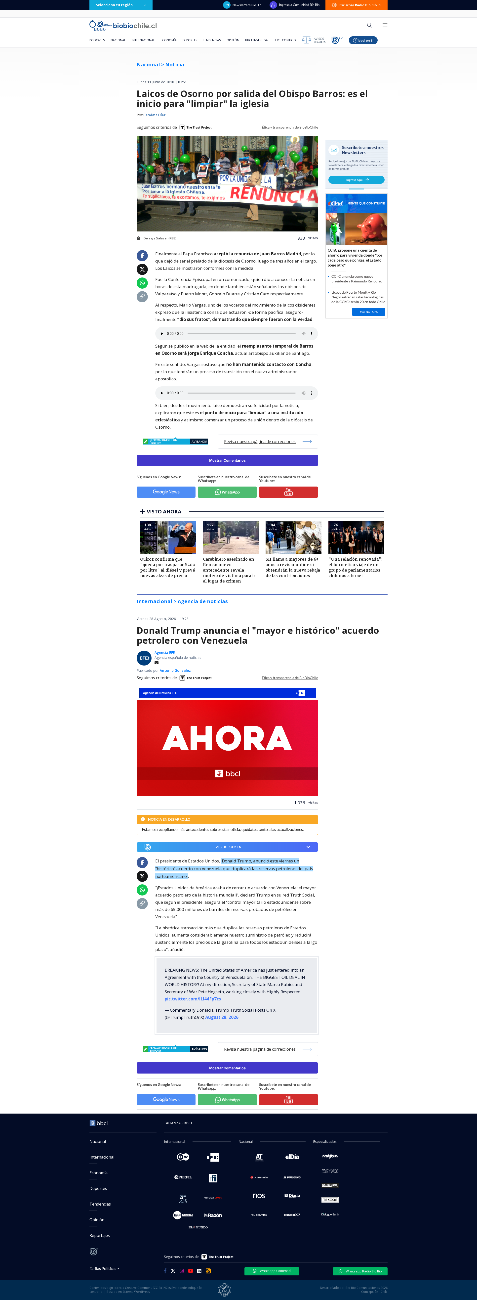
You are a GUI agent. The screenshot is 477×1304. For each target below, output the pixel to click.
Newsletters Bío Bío (247, 5)
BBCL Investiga (256, 40)
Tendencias (212, 40)
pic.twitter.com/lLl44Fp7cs (193, 999)
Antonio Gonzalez (175, 670)
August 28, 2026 (221, 1017)
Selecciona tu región (114, 4)
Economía (169, 40)
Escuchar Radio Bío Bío (358, 5)
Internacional (143, 40)
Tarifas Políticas (103, 1268)
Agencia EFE (165, 652)
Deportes (190, 40)
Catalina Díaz (154, 115)
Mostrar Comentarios (227, 460)
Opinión (233, 40)
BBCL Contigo (285, 40)
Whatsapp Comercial (275, 1270)
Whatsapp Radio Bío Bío (363, 1271)
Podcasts (97, 40)
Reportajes (99, 1235)
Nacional (118, 40)
